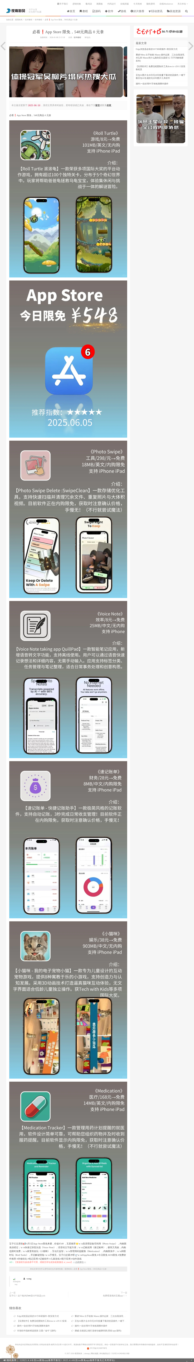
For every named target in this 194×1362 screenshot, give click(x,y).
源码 (98, 11)
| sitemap (87, 1353)
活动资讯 (157, 11)
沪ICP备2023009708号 (98, 1348)
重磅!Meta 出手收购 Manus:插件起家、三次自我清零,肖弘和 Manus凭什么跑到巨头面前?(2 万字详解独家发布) (126, 1316)
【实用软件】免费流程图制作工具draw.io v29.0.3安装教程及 (45, 1321)
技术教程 (28, 20)
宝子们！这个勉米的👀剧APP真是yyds (27, 1296)
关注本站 (182, 4)
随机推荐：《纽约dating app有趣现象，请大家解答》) (63, 1360)
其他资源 (175, 11)
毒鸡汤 (88, 4)
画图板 (99, 4)
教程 (85, 11)
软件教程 (38, 20)
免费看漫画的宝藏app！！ (115, 1296)
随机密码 (150, 4)
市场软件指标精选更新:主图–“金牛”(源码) (36, 1331)
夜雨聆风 (15, 10)
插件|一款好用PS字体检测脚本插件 (33, 1326)
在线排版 (124, 4)
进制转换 (76, 4)
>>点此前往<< (79, 1262)
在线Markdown (166, 4)
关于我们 (63, 4)
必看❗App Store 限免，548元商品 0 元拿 (68, 32)
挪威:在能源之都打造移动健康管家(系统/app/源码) (98, 1331)
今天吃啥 (137, 4)
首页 (72, 11)
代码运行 (111, 4)
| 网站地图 (94, 1353)
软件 (110, 11)
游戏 (123, 11)
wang (29, 1279)
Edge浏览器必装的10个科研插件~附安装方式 (38, 1316)
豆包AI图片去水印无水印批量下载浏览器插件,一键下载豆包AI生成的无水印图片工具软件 (116, 1321)
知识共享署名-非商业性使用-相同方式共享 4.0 (46, 1345)
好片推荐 (138, 11)
